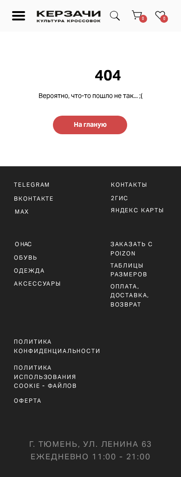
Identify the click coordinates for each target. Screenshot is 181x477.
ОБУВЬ (25, 257)
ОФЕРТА (27, 400)
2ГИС (120, 198)
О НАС (23, 244)
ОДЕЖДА (29, 270)
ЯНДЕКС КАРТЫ (137, 210)
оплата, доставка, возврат (130, 295)
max (22, 211)
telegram (32, 184)
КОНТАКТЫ (129, 184)
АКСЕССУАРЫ (37, 283)
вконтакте (34, 198)
